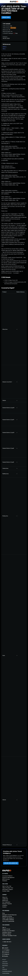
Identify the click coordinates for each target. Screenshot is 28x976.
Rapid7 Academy (6, 934)
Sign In (4, 927)
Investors (4, 905)
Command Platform (7, 876)
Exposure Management (8, 877)
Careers (4, 907)
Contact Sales (5, 891)
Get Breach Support (7, 889)
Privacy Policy (5, 963)
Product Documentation (8, 930)
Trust (3, 967)
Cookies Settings (5, 973)
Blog (3, 913)
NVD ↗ (4, 48)
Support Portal (6, 929)
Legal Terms (4, 961)
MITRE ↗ (5, 46)
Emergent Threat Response (9, 914)
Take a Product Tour (7, 887)
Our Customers (6, 902)
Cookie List (4, 969)
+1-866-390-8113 (6, 941)
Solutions (4, 880)
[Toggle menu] (26, 2)
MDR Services (6, 879)
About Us (4, 897)
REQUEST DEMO (6, 17)
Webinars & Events (7, 916)
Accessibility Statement (7, 971)
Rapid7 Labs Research (8, 918)
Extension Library (6, 932)
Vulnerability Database (8, 919)
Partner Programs (7, 903)
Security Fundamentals (8, 921)
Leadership (5, 898)
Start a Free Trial (6, 886)
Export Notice (5, 965)
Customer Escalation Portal (9, 935)
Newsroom (5, 900)
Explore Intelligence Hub (10, 863)
